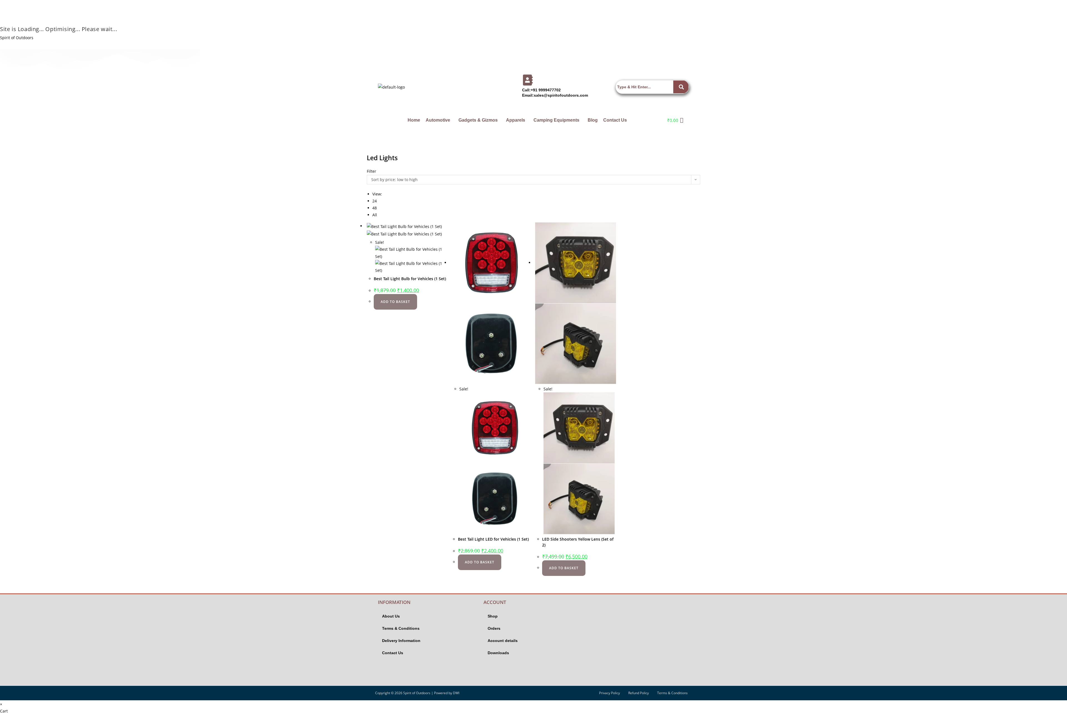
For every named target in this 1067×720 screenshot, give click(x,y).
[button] (439, 120)
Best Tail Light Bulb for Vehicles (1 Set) (410, 278)
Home (414, 120)
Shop (493, 616)
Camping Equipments (556, 120)
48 (374, 207)
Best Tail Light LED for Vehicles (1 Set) (493, 539)
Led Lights (382, 157)
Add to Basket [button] (395, 301)
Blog (593, 120)
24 (374, 201)
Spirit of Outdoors (16, 37)
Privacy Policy (609, 693)
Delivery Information (401, 640)
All (374, 214)
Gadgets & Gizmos (478, 120)
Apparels (515, 120)
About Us (391, 616)
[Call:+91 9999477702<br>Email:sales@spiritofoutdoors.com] (527, 80)
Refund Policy (638, 693)
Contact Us (615, 120)
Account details (503, 640)
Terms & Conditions (401, 628)
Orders (494, 628)
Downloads (498, 653)
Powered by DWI (446, 693)
